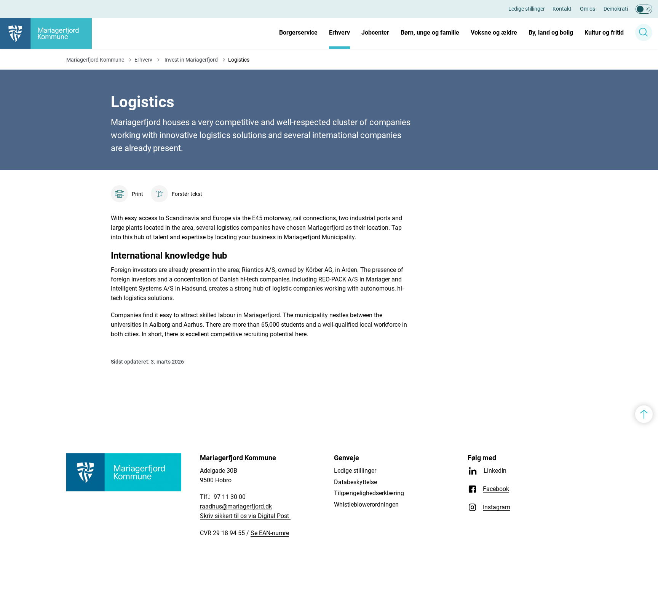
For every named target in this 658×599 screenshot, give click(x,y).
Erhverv (339, 32)
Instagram (496, 507)
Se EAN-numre (270, 533)
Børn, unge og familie (430, 32)
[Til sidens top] (644, 414)
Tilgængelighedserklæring (369, 493)
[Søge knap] (643, 32)
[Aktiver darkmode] (644, 9)
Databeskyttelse (355, 482)
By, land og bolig (551, 32)
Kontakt (562, 9)
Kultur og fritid (604, 32)
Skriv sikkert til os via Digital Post (245, 516)
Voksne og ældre (494, 32)
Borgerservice (298, 32)
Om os (587, 9)
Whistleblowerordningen (366, 504)
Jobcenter (375, 32)
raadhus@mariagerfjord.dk (236, 506)
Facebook (496, 489)
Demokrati (616, 9)
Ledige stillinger (526, 9)
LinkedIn (495, 470)
